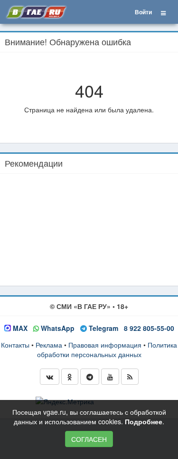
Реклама (49, 344)
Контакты (15, 344)
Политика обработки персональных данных (107, 349)
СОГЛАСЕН (89, 439)
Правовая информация (104, 344)
